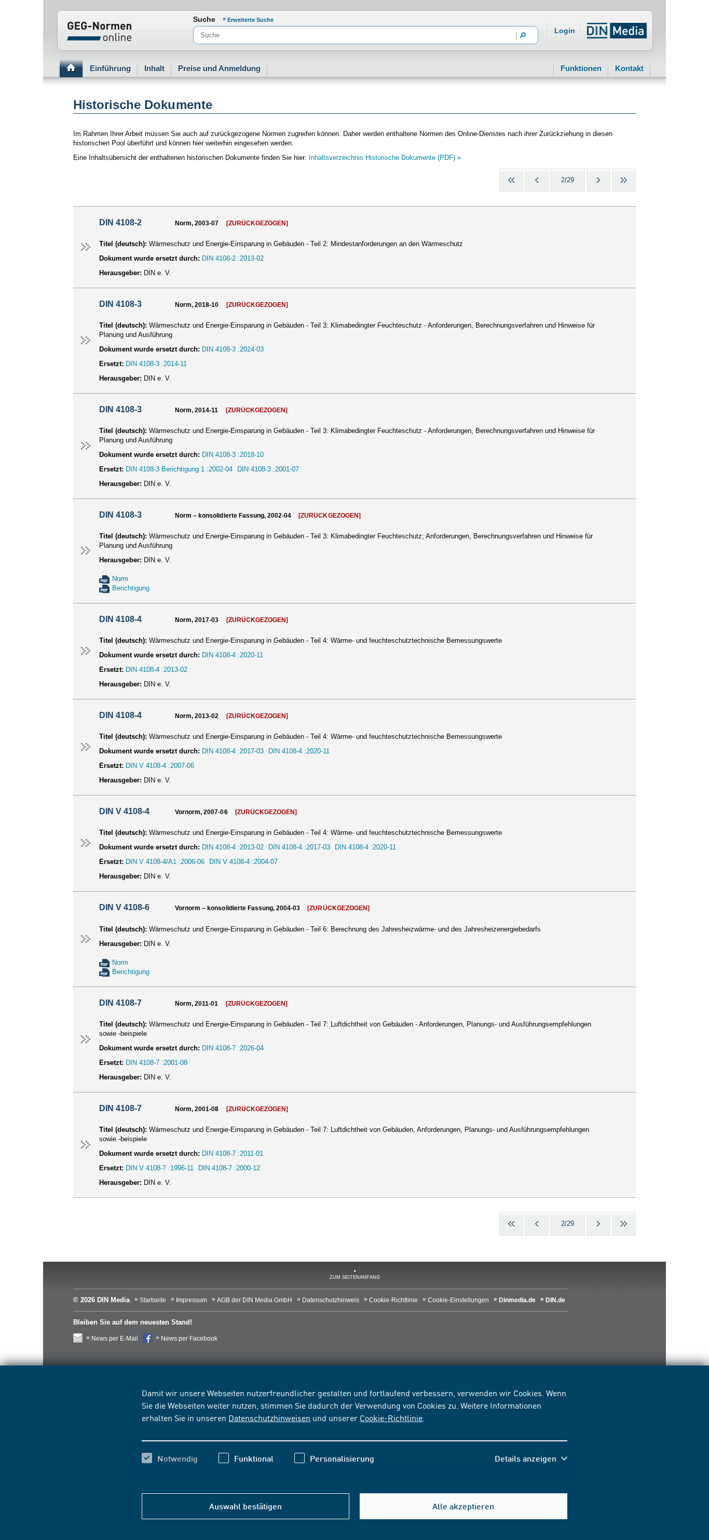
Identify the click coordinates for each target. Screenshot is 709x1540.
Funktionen (581, 68)
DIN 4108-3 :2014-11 (156, 364)
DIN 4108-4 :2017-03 (233, 751)
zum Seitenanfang (355, 1277)
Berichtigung (130, 588)
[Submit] (523, 36)
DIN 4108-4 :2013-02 (156, 669)
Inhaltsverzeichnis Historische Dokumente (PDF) (382, 157)
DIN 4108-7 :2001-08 (156, 1062)
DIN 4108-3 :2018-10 (233, 454)
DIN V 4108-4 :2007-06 (160, 765)
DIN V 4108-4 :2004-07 (243, 862)
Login (564, 30)
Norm (120, 579)
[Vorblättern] (598, 180)
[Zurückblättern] (537, 180)
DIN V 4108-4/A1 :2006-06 (165, 862)
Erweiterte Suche (250, 20)
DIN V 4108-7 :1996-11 (160, 1168)
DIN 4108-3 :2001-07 (268, 469)
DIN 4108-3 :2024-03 (233, 349)
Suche (204, 19)
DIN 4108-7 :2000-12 (229, 1168)
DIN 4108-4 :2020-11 (232, 655)
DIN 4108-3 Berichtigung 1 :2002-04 (179, 469)
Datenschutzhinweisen (269, 1417)
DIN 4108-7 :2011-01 (232, 1153)
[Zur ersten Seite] (511, 180)
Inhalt (154, 68)
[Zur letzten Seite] (624, 180)
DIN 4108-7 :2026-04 (233, 1048)
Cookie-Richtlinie (391, 1417)
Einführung (110, 68)
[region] (354, 1434)
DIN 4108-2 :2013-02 (233, 258)
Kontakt (629, 68)
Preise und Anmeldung (219, 68)
